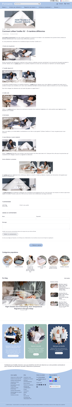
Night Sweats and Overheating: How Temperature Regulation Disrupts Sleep (23, 308)
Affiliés (25, 392)
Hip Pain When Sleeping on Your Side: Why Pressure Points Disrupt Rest (64, 304)
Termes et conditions (28, 385)
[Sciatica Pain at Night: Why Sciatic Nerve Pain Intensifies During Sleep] (54, 295)
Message (4, 222)
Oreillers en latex (15, 395)
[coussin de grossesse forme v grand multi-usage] (36, 167)
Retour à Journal (36, 245)
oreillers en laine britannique (14, 388)
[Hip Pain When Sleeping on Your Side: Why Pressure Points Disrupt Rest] (54, 304)
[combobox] (27, 4)
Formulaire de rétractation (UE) (27, 398)
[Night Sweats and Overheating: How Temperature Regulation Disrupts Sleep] (23, 293)
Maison (4, 7)
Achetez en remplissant (45, 7)
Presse (25, 389)
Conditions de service (37, 237)
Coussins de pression (15, 390)
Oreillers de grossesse (16, 380)
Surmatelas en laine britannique (15, 385)
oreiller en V (18, 63)
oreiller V (32, 84)
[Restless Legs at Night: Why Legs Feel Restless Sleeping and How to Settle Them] (54, 286)
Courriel (38, 216)
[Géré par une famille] (59, 335)
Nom (3, 216)
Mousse (56, 7)
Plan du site (26, 395)
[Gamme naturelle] (36, 335)
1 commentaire (5, 34)
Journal (8, 29)
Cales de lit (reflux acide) (16, 377)
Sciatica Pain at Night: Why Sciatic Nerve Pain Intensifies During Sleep (64, 296)
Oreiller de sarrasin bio (16, 378)
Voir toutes (67, 278)
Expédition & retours (13, 355)
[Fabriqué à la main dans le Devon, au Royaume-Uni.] (13, 335)
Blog (25, 394)
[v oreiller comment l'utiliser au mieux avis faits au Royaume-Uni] (36, 184)
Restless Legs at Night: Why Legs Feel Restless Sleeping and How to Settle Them (64, 287)
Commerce (26, 391)
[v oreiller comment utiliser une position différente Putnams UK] (36, 54)
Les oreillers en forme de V (9, 37)
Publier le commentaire (10, 234)
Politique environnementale (28, 381)
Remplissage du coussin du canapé (16, 393)
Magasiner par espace (30, 7)
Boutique (36, 354)
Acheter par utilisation (15, 7)
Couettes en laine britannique (15, 383)
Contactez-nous (27, 377)
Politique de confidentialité (24, 237)
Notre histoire (59, 353)
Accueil (3, 29)
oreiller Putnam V (7, 192)
